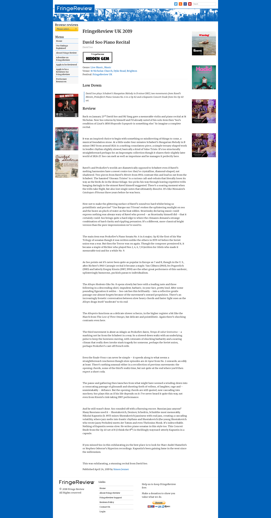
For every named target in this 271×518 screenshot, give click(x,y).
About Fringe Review (66, 53)
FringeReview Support (111, 497)
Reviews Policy (107, 502)
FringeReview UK (102, 74)
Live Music (97, 67)
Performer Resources (61, 80)
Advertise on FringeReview (63, 58)
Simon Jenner (121, 469)
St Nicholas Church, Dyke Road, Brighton (114, 70)
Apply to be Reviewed (66, 64)
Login (102, 511)
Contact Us (105, 507)
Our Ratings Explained (62, 46)
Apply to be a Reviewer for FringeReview (63, 72)
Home (59, 41)
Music (107, 67)
